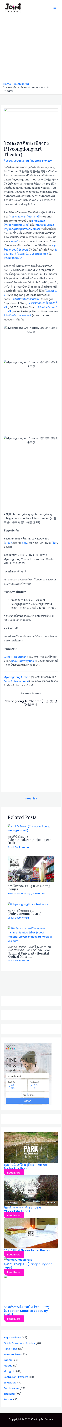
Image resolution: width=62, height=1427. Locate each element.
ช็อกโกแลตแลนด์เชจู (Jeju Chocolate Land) (22, 1209)
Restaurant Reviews (16, 1377)
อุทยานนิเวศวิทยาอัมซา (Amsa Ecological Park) (25, 1166)
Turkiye (8, 1399)
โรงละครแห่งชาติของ (21, 216)
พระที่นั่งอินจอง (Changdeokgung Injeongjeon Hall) (30, 839)
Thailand (9, 1393)
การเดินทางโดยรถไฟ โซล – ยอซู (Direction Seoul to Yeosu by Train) (26, 1311)
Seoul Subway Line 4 (16, 681)
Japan (8, 1360)
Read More (13, 1172)
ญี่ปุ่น (24, 543)
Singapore (10, 1382)
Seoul (9, 160)
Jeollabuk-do (15, 893)
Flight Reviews (12, 1337)
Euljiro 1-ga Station (15, 657)
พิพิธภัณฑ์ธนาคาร (14, 315)
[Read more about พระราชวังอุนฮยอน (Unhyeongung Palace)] (28, 904)
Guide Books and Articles (19, 1343)
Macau (8, 1365)
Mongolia (9, 1371)
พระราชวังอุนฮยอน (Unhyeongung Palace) (24, 911)
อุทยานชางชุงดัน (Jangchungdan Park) (28, 1266)
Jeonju (27, 893)
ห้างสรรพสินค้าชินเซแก (26, 299)
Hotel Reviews (12, 1354)
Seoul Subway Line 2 (23, 661)
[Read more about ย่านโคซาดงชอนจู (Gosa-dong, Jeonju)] (31, 868)
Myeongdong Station (17, 677)
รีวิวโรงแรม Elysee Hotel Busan (27, 1250)
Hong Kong (10, 1349)
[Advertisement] (31, 50)
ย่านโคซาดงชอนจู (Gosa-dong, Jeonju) (29, 887)
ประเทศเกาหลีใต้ (13, 258)
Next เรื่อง (31, 798)
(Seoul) (23, 249)
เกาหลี (36, 216)
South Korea (21, 160)
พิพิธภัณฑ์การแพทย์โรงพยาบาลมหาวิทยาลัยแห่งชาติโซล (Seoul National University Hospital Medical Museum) (30, 951)
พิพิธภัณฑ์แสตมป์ (47, 307)
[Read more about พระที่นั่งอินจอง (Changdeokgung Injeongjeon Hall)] (31, 828)
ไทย (55, 543)
